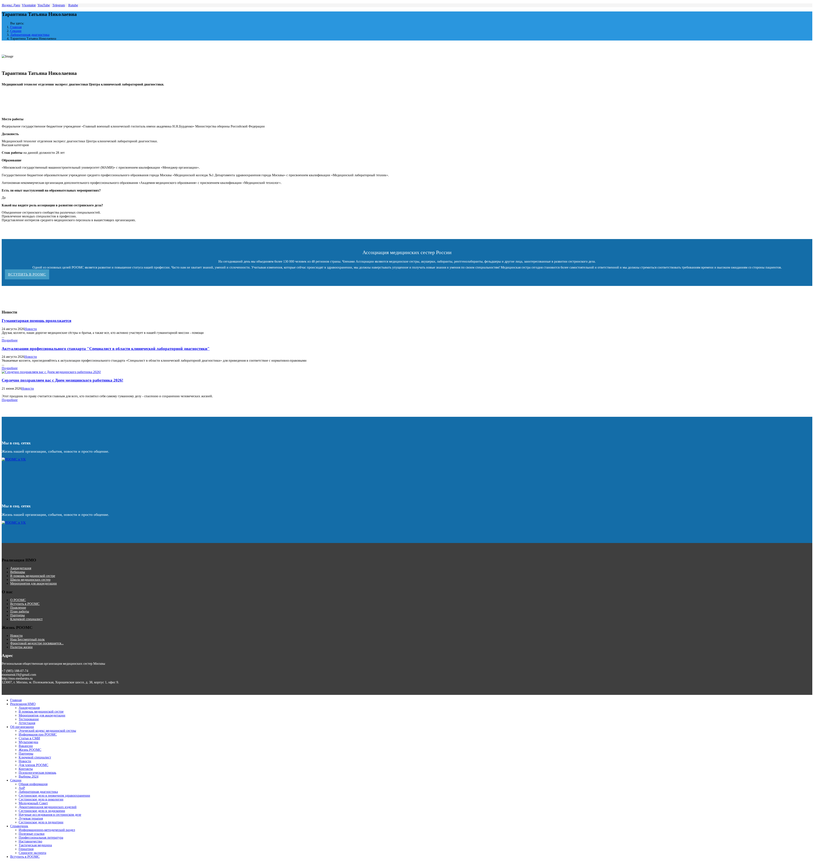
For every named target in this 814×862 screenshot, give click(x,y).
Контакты (26, 769)
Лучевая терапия (31, 818)
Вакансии (26, 746)
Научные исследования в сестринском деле (50, 814)
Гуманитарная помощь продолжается (36, 320)
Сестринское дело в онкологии (41, 799)
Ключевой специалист (26, 619)
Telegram (58, 5)
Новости (30, 329)
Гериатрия (26, 849)
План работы (19, 611)
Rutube (73, 5)
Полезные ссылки (32, 833)
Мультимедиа (28, 742)
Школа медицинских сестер (30, 579)
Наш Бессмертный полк (27, 639)
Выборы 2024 (28, 776)
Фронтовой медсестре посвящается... (37, 643)
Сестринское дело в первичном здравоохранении (54, 795)
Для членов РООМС (33, 765)
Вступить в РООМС (25, 604)
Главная (16, 27)
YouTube (44, 5)
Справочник (19, 826)
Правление (18, 607)
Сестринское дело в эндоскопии (42, 811)
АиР (22, 788)
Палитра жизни (21, 647)
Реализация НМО (23, 704)
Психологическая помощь (37, 772)
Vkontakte (29, 5)
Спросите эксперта (32, 853)
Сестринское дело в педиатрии (41, 822)
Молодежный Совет (33, 803)
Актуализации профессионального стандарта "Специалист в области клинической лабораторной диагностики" (106, 348)
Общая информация (33, 784)
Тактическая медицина (35, 845)
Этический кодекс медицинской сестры (47, 730)
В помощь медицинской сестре (32, 576)
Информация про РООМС (38, 734)
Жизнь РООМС (30, 749)
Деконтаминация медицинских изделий (48, 807)
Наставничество (30, 841)
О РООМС (18, 600)
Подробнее (10, 340)
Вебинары (17, 572)
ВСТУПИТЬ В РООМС (27, 274)
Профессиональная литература (41, 837)
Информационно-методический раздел (47, 830)
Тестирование (29, 719)
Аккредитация (20, 568)
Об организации (22, 727)
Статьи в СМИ (29, 738)
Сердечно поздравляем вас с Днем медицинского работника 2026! (62, 380)
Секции (15, 31)
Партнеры (17, 615)
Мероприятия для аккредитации (33, 583)
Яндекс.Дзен (11, 5)
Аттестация (27, 723)
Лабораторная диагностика (29, 34)
